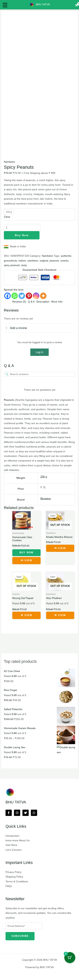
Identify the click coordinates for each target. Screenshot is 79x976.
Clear (7, 216)
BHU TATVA (43, 4)
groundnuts (10, 260)
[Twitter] (22, 296)
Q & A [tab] (31, 301)
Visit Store (11, 845)
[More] (43, 296)
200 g (43, 476)
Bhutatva (45, 498)
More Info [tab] (56, 301)
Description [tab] (42, 301)
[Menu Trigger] (5, 5)
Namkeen (9, 161)
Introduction (12, 835)
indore (22, 260)
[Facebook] (7, 296)
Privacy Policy (13, 872)
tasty (24, 265)
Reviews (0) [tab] (19, 301)
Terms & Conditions (17, 881)
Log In (39, 352)
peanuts (54, 260)
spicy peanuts (12, 265)
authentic (66, 255)
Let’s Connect (13, 849)
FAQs (9, 886)
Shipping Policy (14, 876)
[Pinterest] (29, 296)
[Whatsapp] (14, 296)
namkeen (32, 260)
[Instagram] (36, 296)
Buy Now (22, 235)
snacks (64, 260)
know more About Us (18, 840)
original (44, 260)
